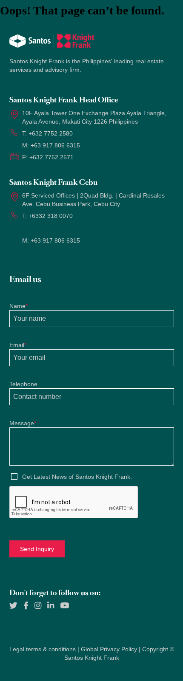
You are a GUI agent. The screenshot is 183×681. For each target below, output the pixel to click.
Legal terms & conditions (42, 649)
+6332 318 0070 (51, 215)
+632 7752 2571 (51, 157)
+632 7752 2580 (51, 133)
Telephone (23, 384)
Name (18, 305)
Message (22, 423)
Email (17, 345)
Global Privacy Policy (109, 649)
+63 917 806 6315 (55, 145)
